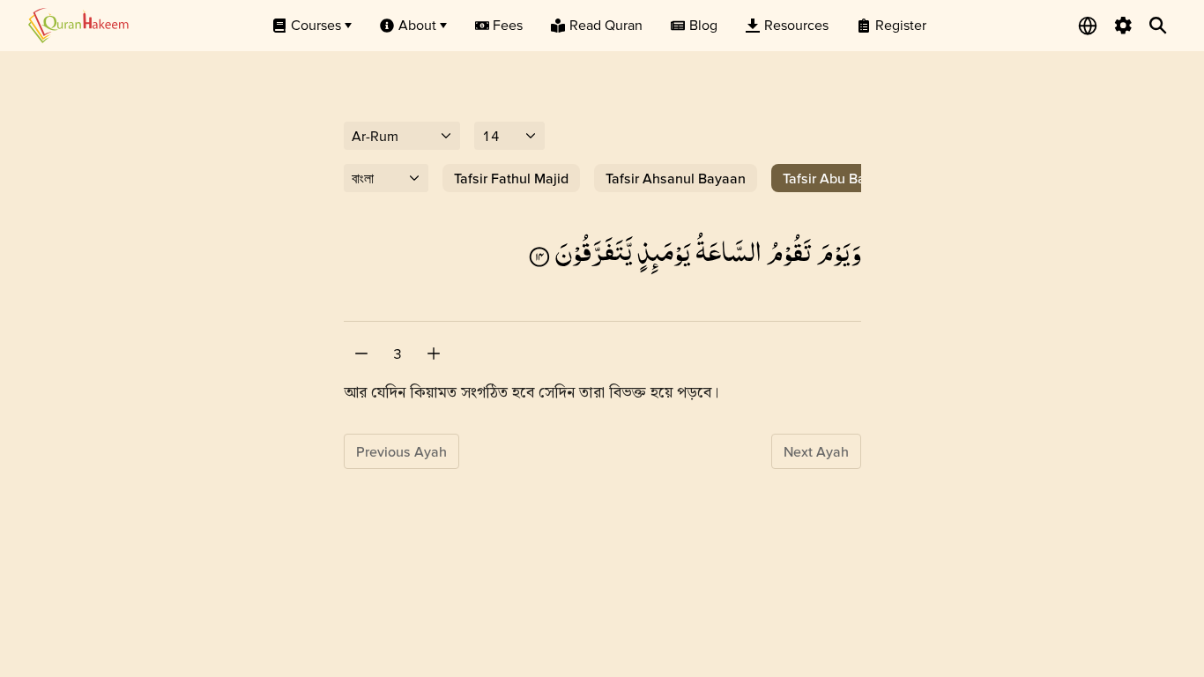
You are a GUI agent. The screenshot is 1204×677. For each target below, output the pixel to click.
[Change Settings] (1123, 25)
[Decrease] (361, 353)
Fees (508, 25)
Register (900, 25)
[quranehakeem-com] (78, 25)
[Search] (1158, 25)
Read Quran (606, 25)
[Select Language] (1087, 25)
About (417, 25)
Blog (703, 25)
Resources (796, 25)
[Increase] (433, 353)
